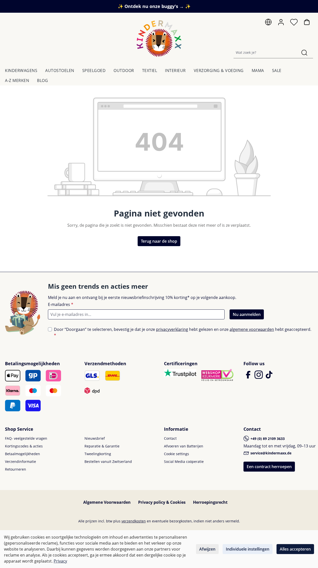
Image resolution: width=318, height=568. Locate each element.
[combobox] (265, 52)
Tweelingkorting (97, 453)
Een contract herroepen (269, 466)
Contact (170, 438)
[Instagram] (259, 377)
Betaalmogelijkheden (22, 453)
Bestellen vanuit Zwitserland (108, 461)
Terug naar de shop (159, 241)
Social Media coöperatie (184, 461)
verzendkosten (133, 521)
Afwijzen (207, 549)
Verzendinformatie (20, 461)
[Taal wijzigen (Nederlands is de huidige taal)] (268, 23)
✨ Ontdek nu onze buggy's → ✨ (154, 6)
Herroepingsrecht (210, 502)
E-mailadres (60, 304)
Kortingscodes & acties (24, 446)
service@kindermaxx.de (270, 453)
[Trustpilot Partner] (180, 372)
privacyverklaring (172, 329)
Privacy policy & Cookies (162, 502)
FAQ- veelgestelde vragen (26, 438)
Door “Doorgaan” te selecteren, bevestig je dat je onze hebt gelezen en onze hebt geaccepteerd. (182, 332)
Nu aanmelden (247, 314)
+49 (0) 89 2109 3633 (267, 438)
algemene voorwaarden (252, 329)
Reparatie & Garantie (101, 446)
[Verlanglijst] (293, 23)
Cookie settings (176, 453)
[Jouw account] (281, 22)
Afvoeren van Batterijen (183, 446)
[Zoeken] (304, 52)
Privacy (60, 561)
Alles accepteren (295, 549)
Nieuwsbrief (94, 438)
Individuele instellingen (247, 549)
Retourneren (15, 469)
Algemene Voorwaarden (107, 502)
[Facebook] (248, 377)
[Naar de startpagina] (159, 38)
